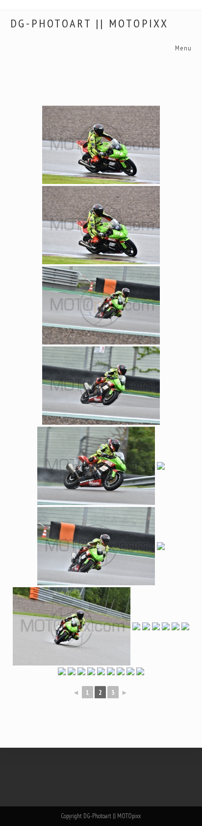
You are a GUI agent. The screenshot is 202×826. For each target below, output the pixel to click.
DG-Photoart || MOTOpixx (89, 23)
